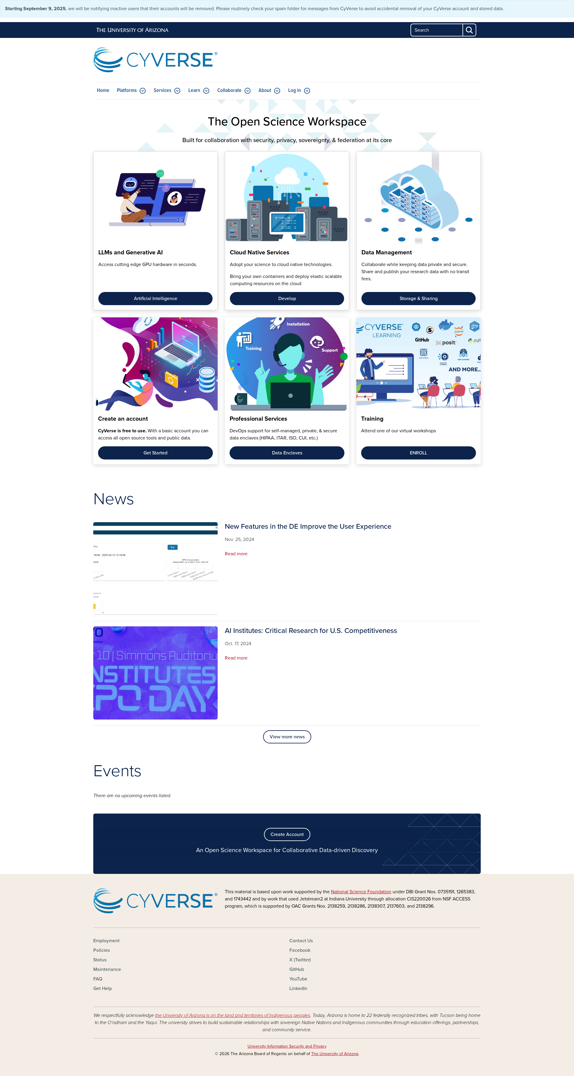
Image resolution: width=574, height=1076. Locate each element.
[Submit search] (469, 30)
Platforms (127, 90)
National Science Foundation (361, 892)
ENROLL (418, 453)
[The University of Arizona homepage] (133, 30)
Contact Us (301, 941)
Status (99, 960)
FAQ (97, 979)
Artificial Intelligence (155, 299)
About (265, 90)
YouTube (298, 979)
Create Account (287, 834)
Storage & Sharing (419, 299)
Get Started (155, 453)
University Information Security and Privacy (287, 1046)
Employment (106, 941)
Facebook (299, 950)
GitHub (296, 969)
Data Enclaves (287, 453)
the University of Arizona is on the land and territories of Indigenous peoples (232, 1015)
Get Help (102, 989)
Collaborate (229, 90)
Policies (101, 950)
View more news (287, 737)
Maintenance (107, 969)
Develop (287, 299)
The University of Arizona (334, 1053)
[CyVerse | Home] (155, 60)
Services (162, 90)
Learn (194, 90)
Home (103, 90)
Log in (294, 90)
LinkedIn (298, 989)
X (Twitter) (300, 960)
